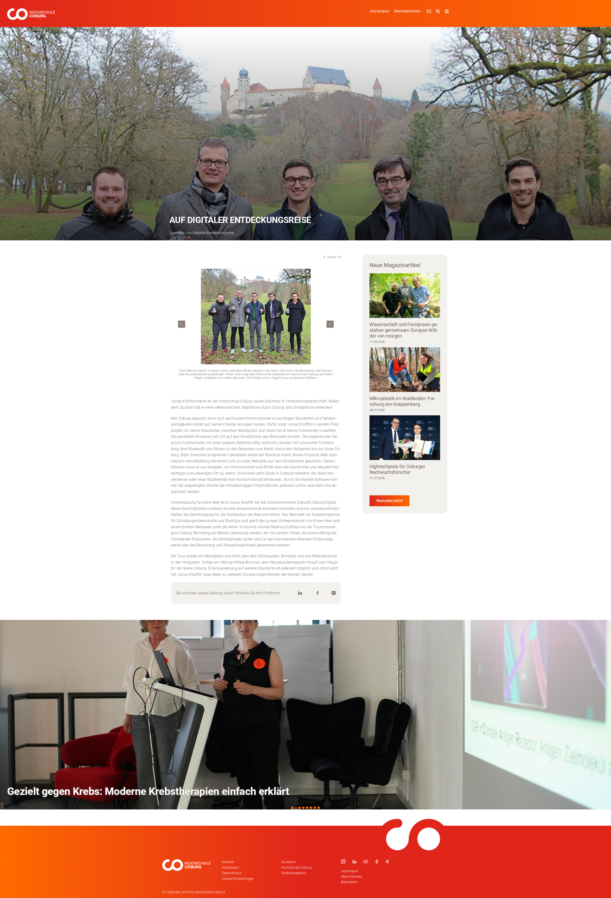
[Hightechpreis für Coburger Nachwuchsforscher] (404, 437)
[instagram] (343, 861)
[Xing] (333, 593)
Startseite (176, 233)
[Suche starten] (438, 11)
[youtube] (365, 861)
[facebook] (376, 861)
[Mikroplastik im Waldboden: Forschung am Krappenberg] (404, 369)
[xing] (387, 861)
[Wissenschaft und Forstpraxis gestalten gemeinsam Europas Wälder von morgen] (404, 295)
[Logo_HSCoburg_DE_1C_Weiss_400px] (31, 10)
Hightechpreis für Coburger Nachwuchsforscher (397, 469)
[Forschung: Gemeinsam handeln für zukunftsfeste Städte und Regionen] (305, 714)
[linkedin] (354, 861)
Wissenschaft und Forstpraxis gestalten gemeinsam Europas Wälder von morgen (403, 330)
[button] (181, 324)
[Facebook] (317, 593)
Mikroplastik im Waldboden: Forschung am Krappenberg (402, 401)
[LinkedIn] (300, 593)
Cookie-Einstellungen (238, 879)
